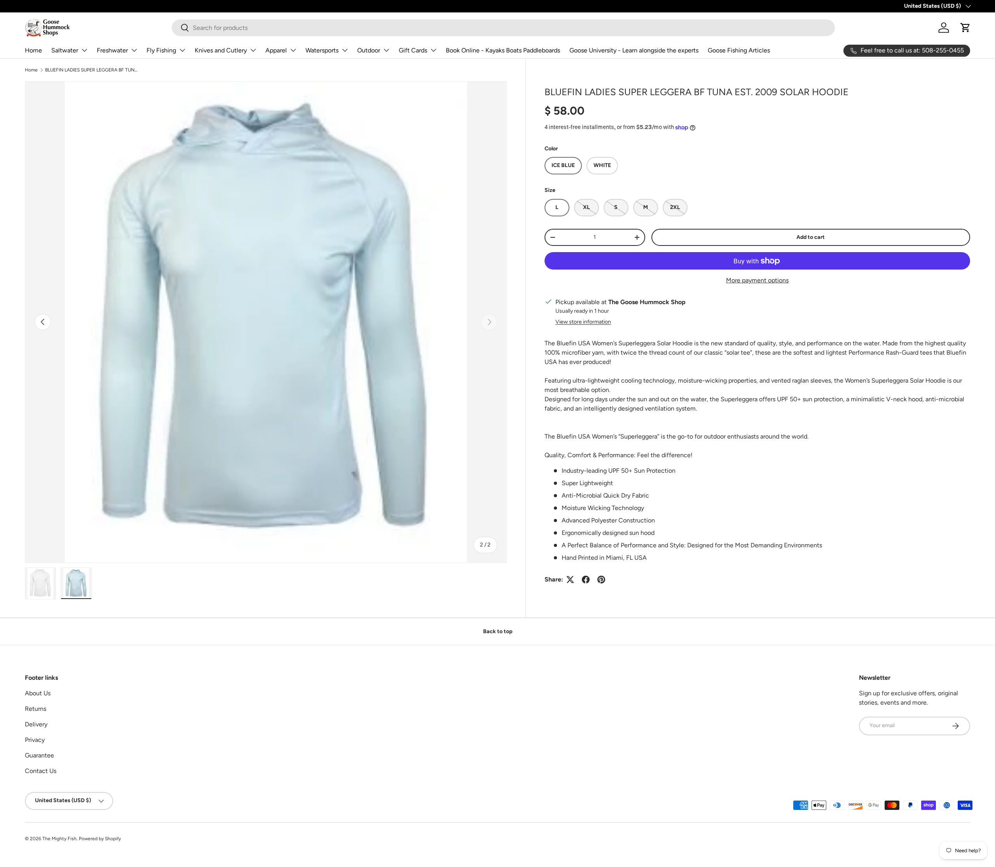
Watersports (322, 50)
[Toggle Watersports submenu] (344, 50)
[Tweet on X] (570, 579)
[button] (965, 27)
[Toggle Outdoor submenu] (386, 50)
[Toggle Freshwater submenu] (134, 50)
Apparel (276, 50)
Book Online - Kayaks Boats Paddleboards (503, 50)
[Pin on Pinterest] (601, 579)
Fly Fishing (161, 50)
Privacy (35, 739)
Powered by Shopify (100, 838)
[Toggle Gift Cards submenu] (433, 50)
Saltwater (64, 50)
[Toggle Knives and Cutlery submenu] (253, 50)
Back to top (497, 631)
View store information (583, 322)
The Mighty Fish (59, 838)
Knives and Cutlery (221, 50)
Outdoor (368, 50)
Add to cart (810, 237)
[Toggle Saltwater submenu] (84, 50)
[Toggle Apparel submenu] (293, 50)
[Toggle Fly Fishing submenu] (182, 50)
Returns (35, 708)
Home (33, 50)
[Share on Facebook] (586, 579)
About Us (38, 693)
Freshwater (112, 50)
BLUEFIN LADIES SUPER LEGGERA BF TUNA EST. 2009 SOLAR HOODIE (91, 70)
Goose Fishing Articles (739, 50)
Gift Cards (413, 50)
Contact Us (40, 771)
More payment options (757, 280)
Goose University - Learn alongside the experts (633, 50)
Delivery (36, 724)
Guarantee (39, 755)
